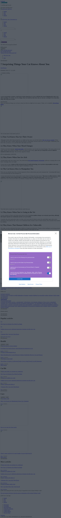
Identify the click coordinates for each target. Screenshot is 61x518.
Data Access (30, 284)
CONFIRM (20, 279)
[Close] (56, 233)
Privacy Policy (39, 284)
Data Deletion (22, 284)
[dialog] (30, 259)
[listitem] (30, 254)
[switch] (49, 257)
